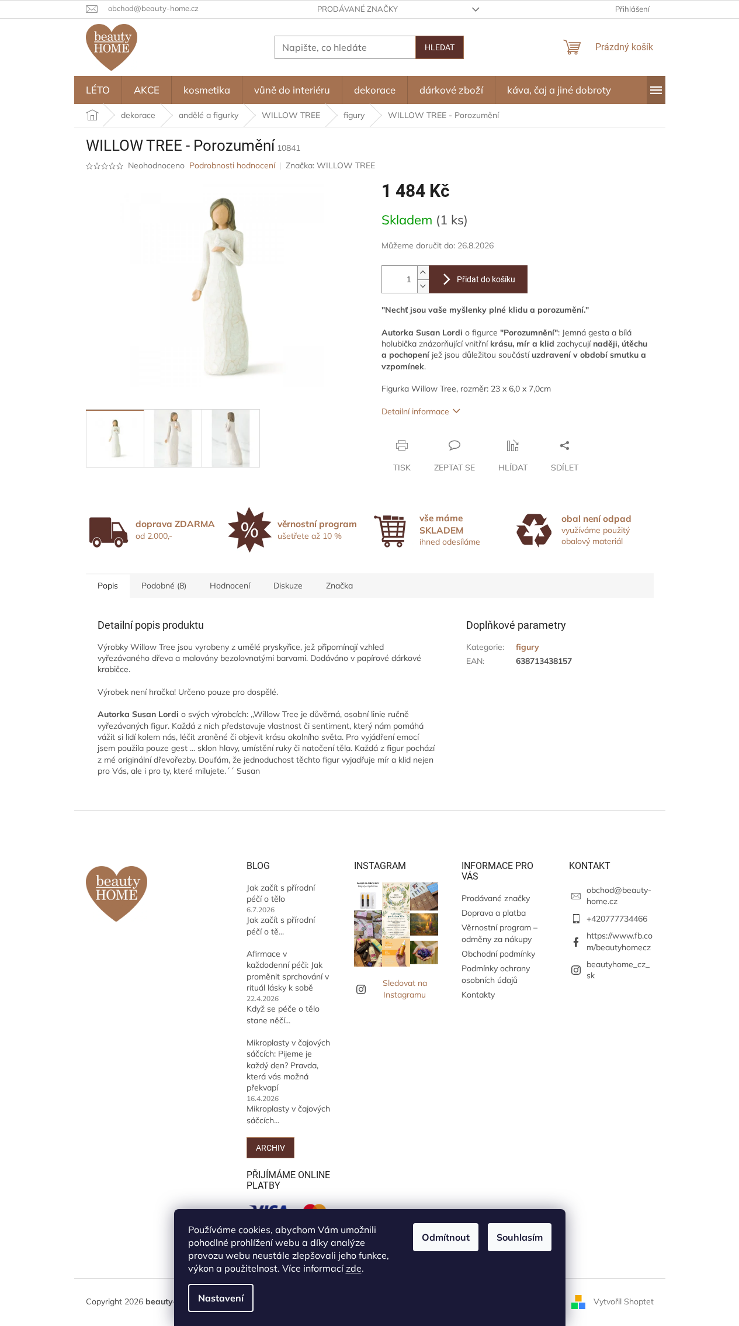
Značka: (330, 165)
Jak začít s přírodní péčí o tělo (281, 893)
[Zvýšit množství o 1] (423, 272)
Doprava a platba (494, 913)
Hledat (439, 47)
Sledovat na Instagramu (405, 988)
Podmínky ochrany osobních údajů (496, 974)
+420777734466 (617, 918)
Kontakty (478, 994)
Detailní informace (415, 411)
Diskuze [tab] (288, 585)
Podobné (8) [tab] (163, 585)
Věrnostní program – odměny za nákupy (499, 933)
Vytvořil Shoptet (624, 1301)
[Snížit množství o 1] (423, 286)
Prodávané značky (357, 8)
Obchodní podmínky (498, 953)
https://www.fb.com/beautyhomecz (620, 941)
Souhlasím (520, 1237)
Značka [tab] (339, 585)
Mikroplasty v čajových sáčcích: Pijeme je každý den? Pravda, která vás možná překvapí (288, 1065)
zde (354, 1268)
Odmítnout (446, 1237)
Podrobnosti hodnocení (232, 165)
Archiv (270, 1147)
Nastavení (221, 1298)
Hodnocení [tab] (230, 585)
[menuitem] (98, 90)
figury (527, 647)
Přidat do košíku (486, 279)
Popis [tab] (108, 585)
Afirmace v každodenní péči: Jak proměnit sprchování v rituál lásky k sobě (288, 970)
